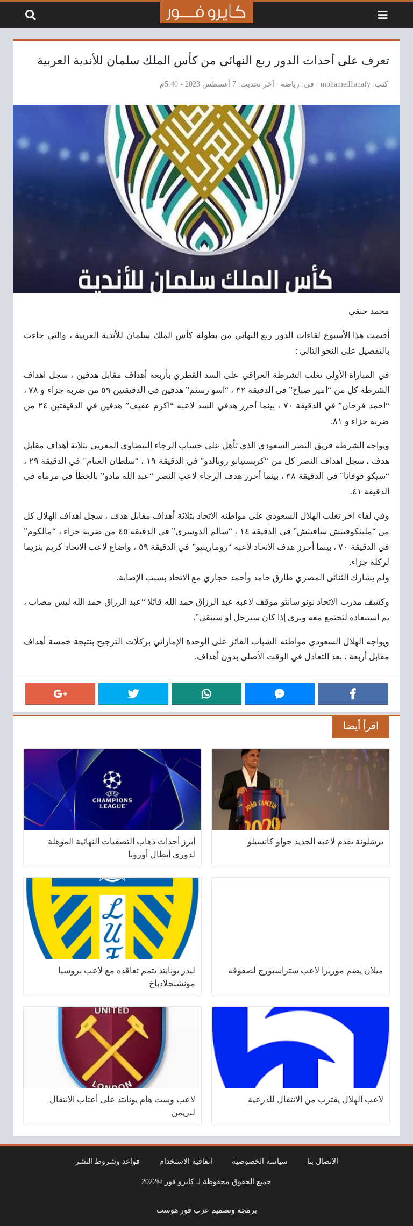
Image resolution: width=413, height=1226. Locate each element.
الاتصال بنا (322, 1161)
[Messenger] (280, 694)
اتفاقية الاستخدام (185, 1161)
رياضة (290, 84)
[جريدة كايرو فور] (206, 12)
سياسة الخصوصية (260, 1161)
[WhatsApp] (206, 694)
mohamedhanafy (346, 84)
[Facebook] (353, 694)
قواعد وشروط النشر (107, 1161)
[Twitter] (133, 694)
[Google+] (60, 694)
